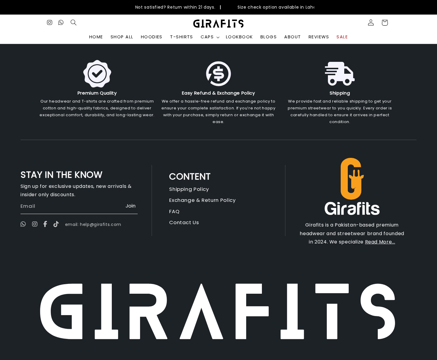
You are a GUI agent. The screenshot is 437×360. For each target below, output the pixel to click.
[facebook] (45, 224)
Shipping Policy (189, 189)
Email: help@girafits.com (93, 224)
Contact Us (184, 222)
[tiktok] (56, 224)
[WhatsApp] (61, 23)
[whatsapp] (25, 224)
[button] (74, 22)
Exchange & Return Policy (202, 200)
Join (130, 205)
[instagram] (35, 224)
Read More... (380, 241)
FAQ (174, 211)
